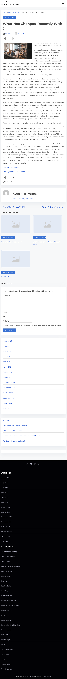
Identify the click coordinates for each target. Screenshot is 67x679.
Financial (4, 581)
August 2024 (7, 403)
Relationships (5, 640)
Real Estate (5, 635)
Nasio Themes (29, 676)
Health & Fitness (6, 596)
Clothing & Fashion (14, 12)
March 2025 (7, 367)
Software (4, 644)
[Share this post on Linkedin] (13, 38)
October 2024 (8, 393)
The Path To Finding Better (12, 431)
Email (5, 316)
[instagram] (31, 465)
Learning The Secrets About (11, 242)
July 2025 (6, 346)
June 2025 (7, 351)
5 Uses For (5, 277)
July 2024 (6, 408)
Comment (7, 295)
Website (6, 321)
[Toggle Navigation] (63, 3)
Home (5, 12)
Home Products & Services (10, 605)
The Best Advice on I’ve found (14, 441)
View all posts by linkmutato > (24, 199)
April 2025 (6, 362)
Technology (5, 654)
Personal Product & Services (10, 625)
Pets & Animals (6, 630)
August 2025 (7, 341)
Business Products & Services (11, 566)
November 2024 (9, 388)
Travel (3, 659)
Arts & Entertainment (8, 556)
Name (5, 312)
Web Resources (6, 669)
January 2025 (8, 377)
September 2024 (9, 398)
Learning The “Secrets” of (12, 167)
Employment (5, 576)
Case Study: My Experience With (15, 425)
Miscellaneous (6, 620)
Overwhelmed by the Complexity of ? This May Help (22, 436)
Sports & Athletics (7, 649)
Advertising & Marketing (9, 552)
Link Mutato (6, 2)
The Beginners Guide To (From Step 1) (17, 172)
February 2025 (8, 372)
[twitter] (9, 38)
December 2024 (9, 382)
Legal (3, 615)
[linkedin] (38, 465)
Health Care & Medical (8, 600)
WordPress (47, 676)
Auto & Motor (5, 561)
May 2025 (6, 356)
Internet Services (6, 610)
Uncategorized (6, 664)
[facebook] (4, 38)
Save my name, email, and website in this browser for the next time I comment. (33, 325)
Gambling (4, 591)
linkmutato (21, 34)
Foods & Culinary (6, 586)
